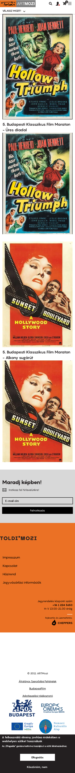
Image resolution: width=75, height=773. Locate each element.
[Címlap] (18, 3)
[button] (59, 4)
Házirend (9, 574)
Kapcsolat (10, 566)
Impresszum (11, 557)
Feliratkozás (37, 510)
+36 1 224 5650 (62, 604)
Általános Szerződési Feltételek (38, 681)
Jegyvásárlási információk (22, 582)
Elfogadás (37, 757)
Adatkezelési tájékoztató (37, 695)
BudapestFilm (37, 688)
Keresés (50, 3)
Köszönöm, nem (37, 766)
